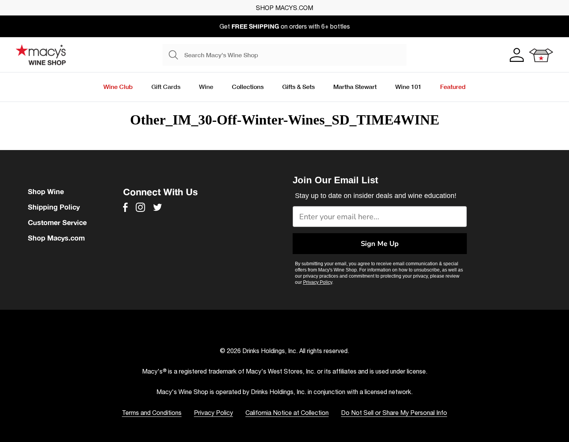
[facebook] (125, 207)
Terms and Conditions (152, 412)
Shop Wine (46, 191)
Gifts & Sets (298, 86)
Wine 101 (408, 86)
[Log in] (516, 55)
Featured (453, 86)
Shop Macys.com (56, 238)
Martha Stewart (355, 86)
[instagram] (140, 207)
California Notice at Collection (287, 412)
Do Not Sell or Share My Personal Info (394, 412)
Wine (206, 86)
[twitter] (157, 207)
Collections (248, 86)
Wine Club (118, 86)
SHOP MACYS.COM (284, 7)
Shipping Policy (54, 207)
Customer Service (57, 222)
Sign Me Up (380, 243)
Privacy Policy (317, 282)
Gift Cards (165, 86)
